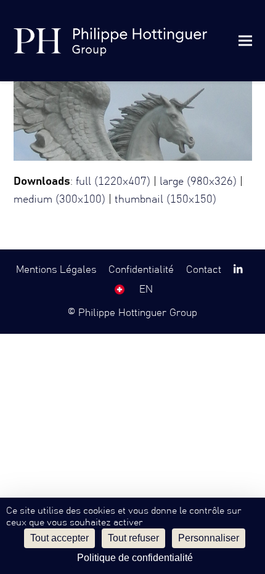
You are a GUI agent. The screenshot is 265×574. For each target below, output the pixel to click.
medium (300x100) (59, 199)
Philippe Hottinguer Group (137, 313)
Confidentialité (141, 270)
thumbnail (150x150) (165, 199)
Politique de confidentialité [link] (135, 557)
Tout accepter (59, 538)
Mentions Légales (56, 270)
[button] (245, 40)
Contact (203, 270)
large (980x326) (198, 181)
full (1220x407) (113, 181)
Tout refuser (133, 538)
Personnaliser (208, 538)
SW (119, 289)
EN (146, 289)
